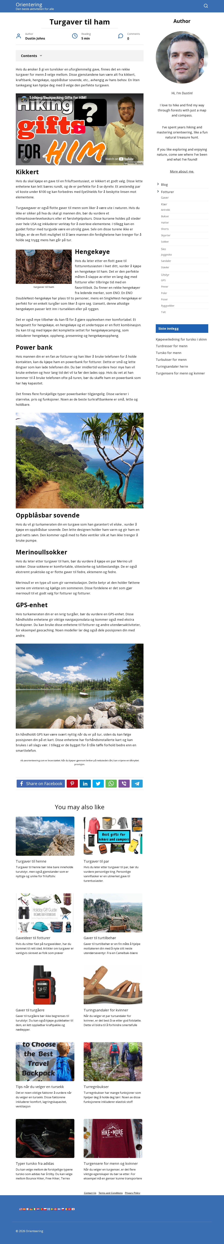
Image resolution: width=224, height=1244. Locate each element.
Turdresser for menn (171, 346)
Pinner (164, 286)
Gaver (165, 198)
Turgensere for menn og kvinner (111, 1163)
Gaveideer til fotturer (33, 937)
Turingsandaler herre (172, 366)
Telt (163, 312)
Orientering (29, 4)
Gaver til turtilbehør (100, 937)
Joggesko (166, 254)
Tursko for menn (168, 353)
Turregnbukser (96, 1086)
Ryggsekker (167, 305)
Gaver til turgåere (30, 1010)
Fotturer (167, 192)
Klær (164, 204)
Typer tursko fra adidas (35, 1163)
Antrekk (165, 209)
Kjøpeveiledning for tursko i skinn (181, 339)
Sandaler (166, 261)
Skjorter (165, 235)
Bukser (165, 216)
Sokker (165, 241)
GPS (163, 280)
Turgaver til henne (31, 861)
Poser (164, 299)
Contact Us (90, 1193)
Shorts (165, 229)
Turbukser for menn (171, 359)
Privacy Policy (132, 1193)
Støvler (165, 267)
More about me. (182, 171)
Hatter (165, 222)
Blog (164, 184)
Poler (164, 293)
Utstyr (165, 275)
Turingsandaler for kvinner (106, 1010)
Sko (163, 249)
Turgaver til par (96, 861)
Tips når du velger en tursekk (40, 1086)
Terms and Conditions (111, 1193)
